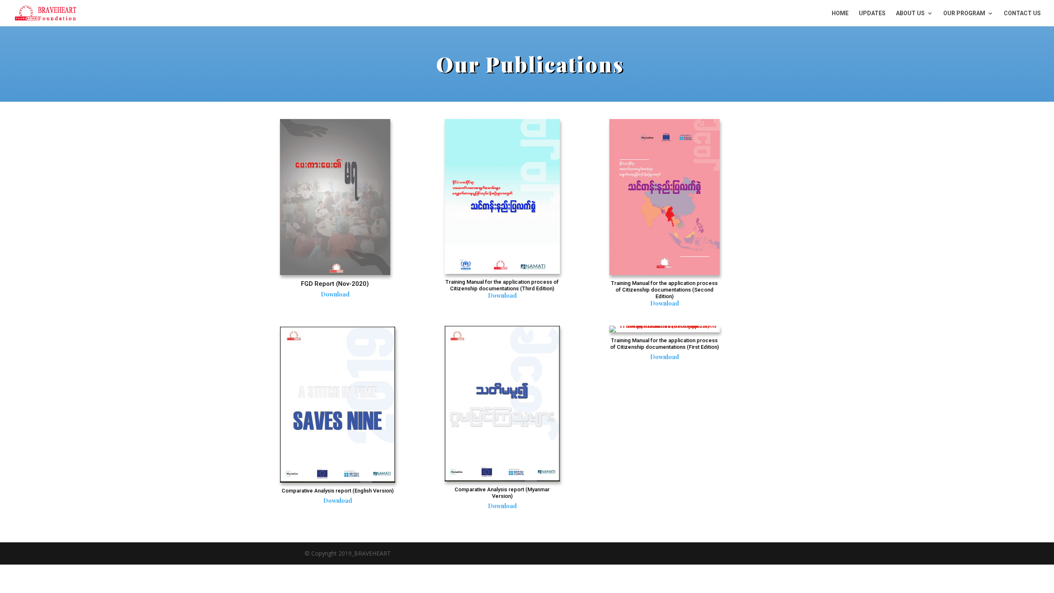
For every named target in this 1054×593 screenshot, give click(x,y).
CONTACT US (1022, 13)
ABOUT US (910, 13)
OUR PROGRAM (964, 13)
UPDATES (872, 13)
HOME (840, 13)
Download (335, 294)
